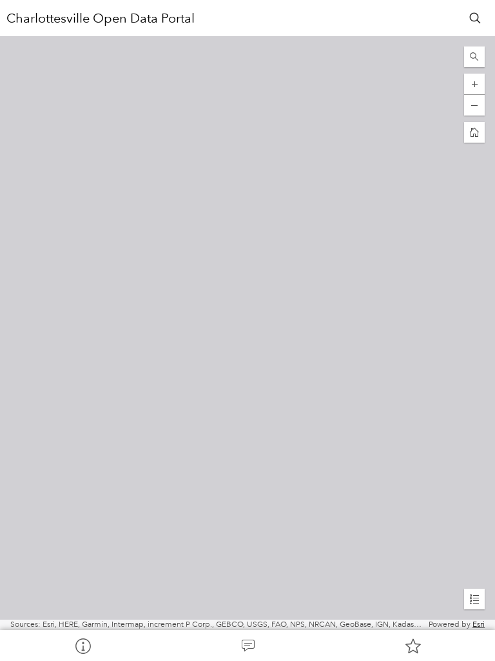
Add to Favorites (412, 645)
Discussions (247, 645)
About (82, 645)
